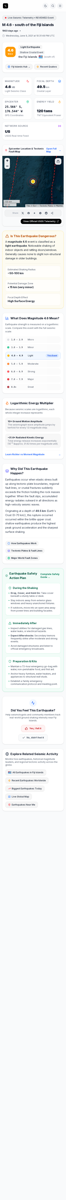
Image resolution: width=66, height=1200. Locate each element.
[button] (33, 182)
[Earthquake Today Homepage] (5, 6)
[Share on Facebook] (28, 213)
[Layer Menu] (58, 161)
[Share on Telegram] (40, 213)
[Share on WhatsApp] (34, 213)
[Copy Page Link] (52, 213)
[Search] (53, 6)
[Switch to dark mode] (45, 6)
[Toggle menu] (60, 6)
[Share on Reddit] (46, 213)
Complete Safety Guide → (49, 575)
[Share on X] (22, 213)
